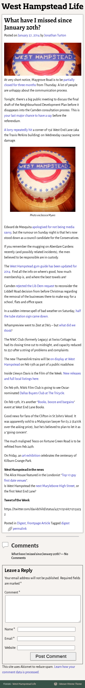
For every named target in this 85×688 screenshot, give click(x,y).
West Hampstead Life (24, 684)
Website (10, 647)
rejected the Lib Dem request (35, 286)
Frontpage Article (38, 523)
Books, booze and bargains (56, 402)
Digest (21, 523)
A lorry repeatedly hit (18, 130)
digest (65, 523)
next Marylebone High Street (55, 486)
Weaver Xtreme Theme (70, 684)
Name (10, 629)
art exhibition (31, 455)
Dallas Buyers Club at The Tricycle (42, 393)
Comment (12, 592)
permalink (20, 528)
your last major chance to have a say (28, 115)
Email (10, 638)
